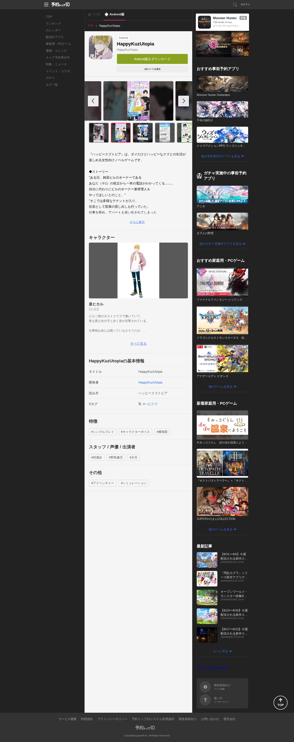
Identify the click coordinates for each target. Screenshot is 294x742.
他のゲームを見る (221, 386)
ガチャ (50, 78)
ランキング (53, 23)
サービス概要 (68, 719)
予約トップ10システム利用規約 (153, 719)
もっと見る (220, 651)
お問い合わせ (210, 719)
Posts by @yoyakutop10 (213, 667)
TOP (49, 16)
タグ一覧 (52, 84)
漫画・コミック (56, 50)
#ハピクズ (150, 404)
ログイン (245, 4)
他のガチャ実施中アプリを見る (221, 243)
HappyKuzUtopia (127, 49)
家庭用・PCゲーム (58, 43)
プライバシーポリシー (112, 719)
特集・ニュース (56, 64)
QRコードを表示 (152, 69)
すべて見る (138, 343)
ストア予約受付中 (58, 57)
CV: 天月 (94, 308)
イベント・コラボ (58, 71)
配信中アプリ (55, 37)
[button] (183, 101)
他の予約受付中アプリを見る (220, 156)
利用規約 (87, 719)
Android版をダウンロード (152, 59)
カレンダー (53, 30)
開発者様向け (188, 719)
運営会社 (229, 719)
